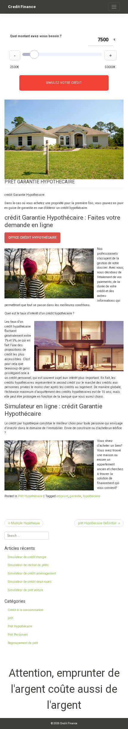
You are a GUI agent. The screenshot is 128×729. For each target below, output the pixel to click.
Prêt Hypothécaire (30, 496)
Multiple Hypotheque (25, 523)
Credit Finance (22, 6)
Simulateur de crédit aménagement (32, 573)
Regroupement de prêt (23, 643)
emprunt (62, 496)
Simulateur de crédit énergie (27, 557)
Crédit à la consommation (25, 610)
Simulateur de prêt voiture (25, 590)
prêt (10, 618)
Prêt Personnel (18, 635)
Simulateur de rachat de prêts (28, 565)
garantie (75, 496)
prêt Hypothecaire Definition (97, 523)
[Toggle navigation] (114, 7)
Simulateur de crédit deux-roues (29, 582)
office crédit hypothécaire (32, 238)
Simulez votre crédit (64, 83)
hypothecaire (91, 496)
